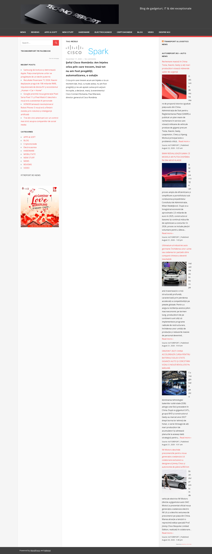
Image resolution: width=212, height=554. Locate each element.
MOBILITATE (30, 154)
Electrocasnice (103, 32)
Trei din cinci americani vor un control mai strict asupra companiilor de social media (39, 121)
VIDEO (151, 32)
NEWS (23, 32)
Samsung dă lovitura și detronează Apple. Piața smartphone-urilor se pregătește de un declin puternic (38, 73)
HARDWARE (84, 32)
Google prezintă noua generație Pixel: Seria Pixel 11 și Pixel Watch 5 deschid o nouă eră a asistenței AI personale (39, 97)
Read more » (184, 141)
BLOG (140, 32)
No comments (90, 59)
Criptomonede (124, 32)
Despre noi (164, 32)
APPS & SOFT (51, 32)
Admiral (47, 550)
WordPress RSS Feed (186, 544)
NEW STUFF (67, 32)
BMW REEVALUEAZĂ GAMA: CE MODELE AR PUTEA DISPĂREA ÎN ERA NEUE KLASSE (176, 157)
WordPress (35, 550)
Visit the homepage (54, 58)
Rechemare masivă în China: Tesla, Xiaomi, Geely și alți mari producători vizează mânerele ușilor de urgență (176, 66)
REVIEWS (35, 32)
